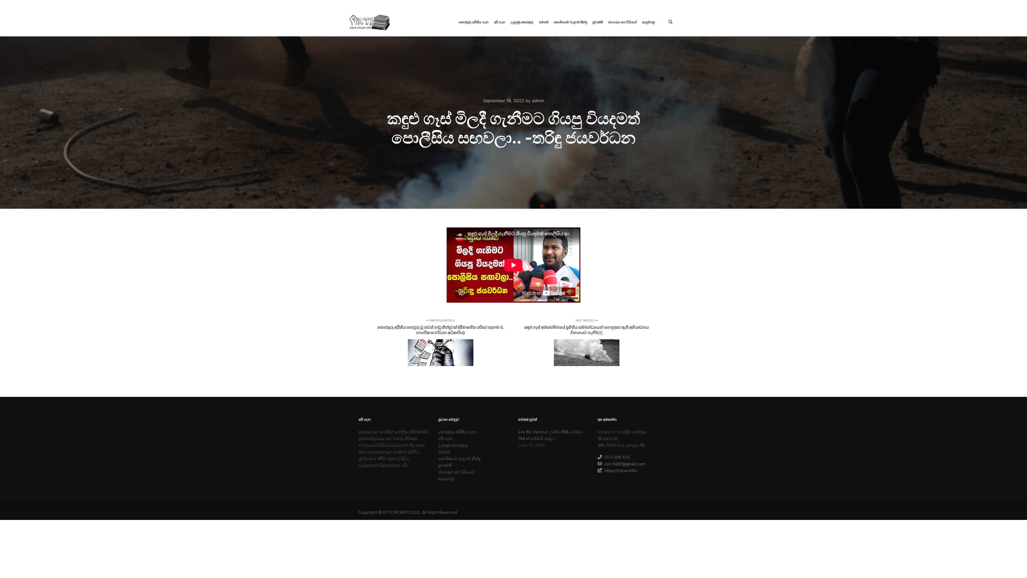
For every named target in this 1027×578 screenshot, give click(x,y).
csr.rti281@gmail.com (624, 463)
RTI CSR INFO (396, 512)
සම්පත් (444, 451)
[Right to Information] (369, 22)
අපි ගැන (445, 438)
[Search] (670, 22)
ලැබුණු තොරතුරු (452, 445)
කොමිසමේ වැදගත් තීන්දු (459, 458)
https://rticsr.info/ (620, 470)
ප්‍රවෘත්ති (445, 465)
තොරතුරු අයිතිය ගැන (457, 431)
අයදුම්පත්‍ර (446, 478)
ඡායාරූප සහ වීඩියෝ (456, 471)
